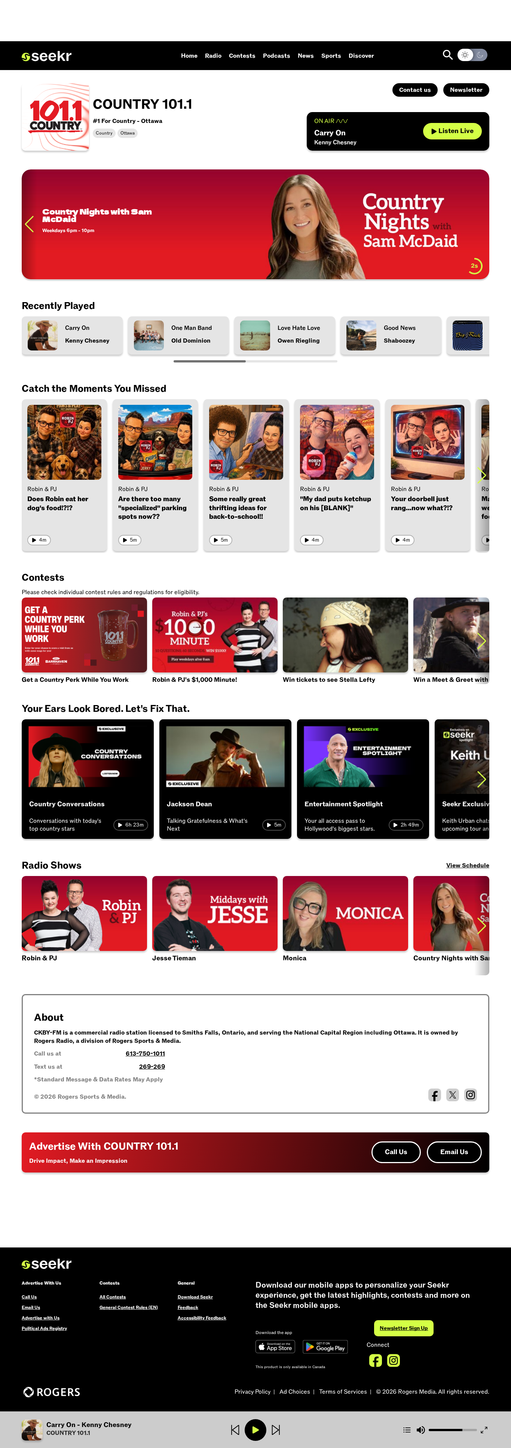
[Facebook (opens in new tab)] (434, 1095)
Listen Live (456, 131)
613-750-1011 (145, 1054)
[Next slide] (481, 224)
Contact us (415, 90)
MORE (57, 263)
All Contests (113, 1297)
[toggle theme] (472, 55)
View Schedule (467, 865)
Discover (361, 56)
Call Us (396, 1152)
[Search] (448, 55)
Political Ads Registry (44, 1328)
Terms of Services (343, 1392)
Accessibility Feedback (202, 1318)
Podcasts (276, 56)
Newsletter (466, 90)
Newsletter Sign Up (404, 1328)
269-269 (152, 1067)
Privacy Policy (252, 1392)
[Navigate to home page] (46, 56)
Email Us (454, 1152)
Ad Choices (294, 1392)
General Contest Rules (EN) (129, 1307)
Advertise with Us (40, 1318)
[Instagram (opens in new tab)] (470, 1095)
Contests (242, 56)
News (306, 56)
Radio (213, 56)
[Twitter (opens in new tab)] (452, 1095)
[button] (215, 925)
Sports (331, 56)
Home (189, 56)
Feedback (188, 1307)
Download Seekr (195, 1297)
